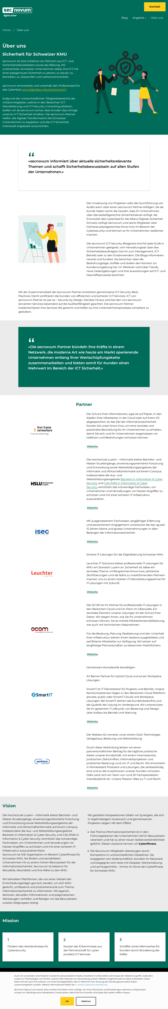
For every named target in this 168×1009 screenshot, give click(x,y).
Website (92, 446)
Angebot (138, 17)
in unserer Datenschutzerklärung (91, 984)
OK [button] (67, 1001)
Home (6, 30)
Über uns (157, 17)
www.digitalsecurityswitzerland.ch (44, 89)
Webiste (92, 721)
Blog (125, 17)
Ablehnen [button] (86, 1001)
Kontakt (154, 6)
